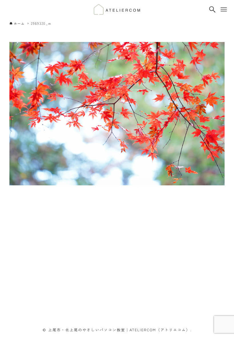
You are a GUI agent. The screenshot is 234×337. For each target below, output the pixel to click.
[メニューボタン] (223, 9)
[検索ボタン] (212, 9)
